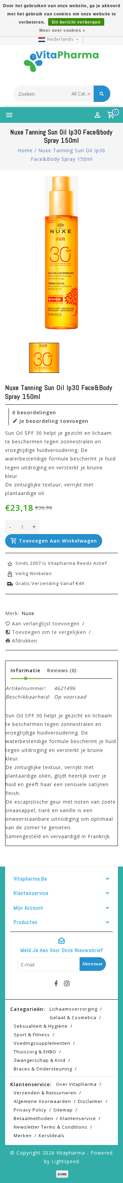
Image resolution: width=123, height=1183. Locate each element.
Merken (23, 1135)
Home (25, 150)
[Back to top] (109, 1166)
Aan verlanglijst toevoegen (46, 623)
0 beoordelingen (34, 412)
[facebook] (56, 983)
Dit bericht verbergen (76, 22)
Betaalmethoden (33, 1118)
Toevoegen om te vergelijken (50, 632)
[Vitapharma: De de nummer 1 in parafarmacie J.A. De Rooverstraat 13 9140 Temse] (61, 63)
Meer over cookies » (62, 30)
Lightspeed (65, 1161)
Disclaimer (90, 1101)
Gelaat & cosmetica (73, 1017)
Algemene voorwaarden (42, 1101)
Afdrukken (24, 640)
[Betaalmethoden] (61, 1173)
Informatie (25, 670)
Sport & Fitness (32, 1034)
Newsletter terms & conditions (50, 1127)
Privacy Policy (30, 1110)
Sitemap (63, 1110)
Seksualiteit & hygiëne (41, 1026)
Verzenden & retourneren (45, 1093)
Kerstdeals (52, 1135)
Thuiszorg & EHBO (35, 1052)
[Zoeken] (102, 94)
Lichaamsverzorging (73, 1009)
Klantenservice (78, 1118)
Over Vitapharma (76, 1084)
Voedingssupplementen (42, 1043)
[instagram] (67, 983)
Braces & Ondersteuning (43, 1069)
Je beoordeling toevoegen (53, 421)
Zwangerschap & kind (40, 1060)
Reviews (62, 670)
